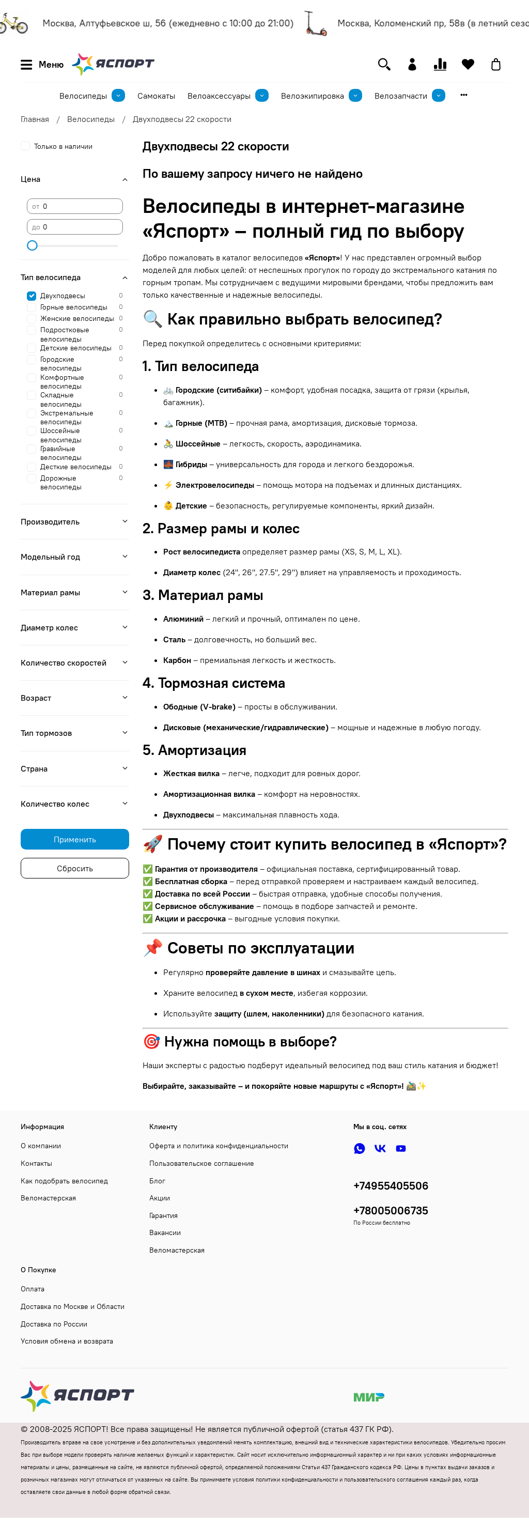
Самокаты (156, 95)
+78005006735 (390, 1210)
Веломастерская (48, 1198)
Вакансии (165, 1232)
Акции (159, 1198)
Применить (75, 839)
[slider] (32, 245)
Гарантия (163, 1215)
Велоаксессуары (219, 95)
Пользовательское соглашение (201, 1163)
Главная (35, 119)
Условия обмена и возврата (67, 1341)
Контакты (36, 1163)
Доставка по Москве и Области (73, 1306)
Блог (157, 1180)
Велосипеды (83, 95)
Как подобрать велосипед (64, 1180)
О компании (41, 1145)
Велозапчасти (401, 95)
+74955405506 (391, 1186)
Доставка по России (54, 1324)
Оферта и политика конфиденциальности (218, 1145)
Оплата (32, 1288)
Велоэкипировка (312, 95)
